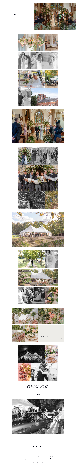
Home (12, 1)
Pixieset (51, 458)
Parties (21, 1)
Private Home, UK (38, 394)
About (48, 1)
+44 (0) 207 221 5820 (38, 457)
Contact (56, 1)
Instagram (51, 457)
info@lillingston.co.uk (38, 458)
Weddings (29, 1)
